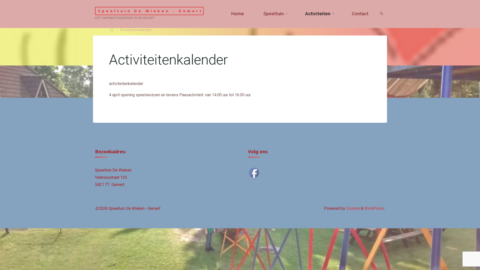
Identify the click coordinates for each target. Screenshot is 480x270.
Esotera (352, 208)
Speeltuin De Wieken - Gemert (150, 10)
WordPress (374, 208)
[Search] (381, 14)
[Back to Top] (460, 263)
